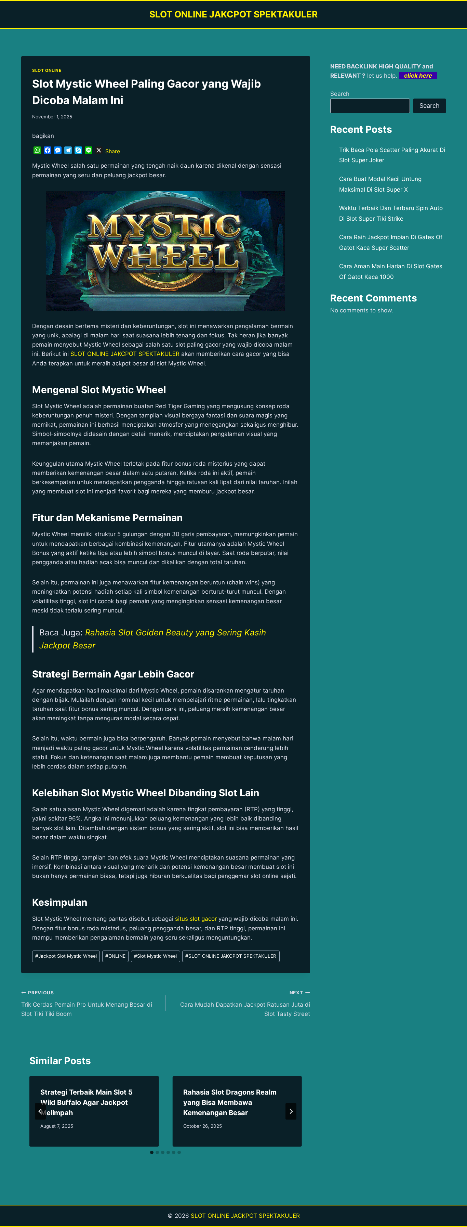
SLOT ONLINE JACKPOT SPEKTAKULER (245, 1215)
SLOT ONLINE (47, 70)
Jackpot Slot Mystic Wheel (66, 956)
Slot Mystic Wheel (155, 956)
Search (339, 93)
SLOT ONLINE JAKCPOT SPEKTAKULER (230, 956)
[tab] (152, 1152)
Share (112, 151)
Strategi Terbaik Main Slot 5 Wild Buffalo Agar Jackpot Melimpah (86, 1102)
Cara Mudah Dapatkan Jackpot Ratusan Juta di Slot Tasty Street (245, 1003)
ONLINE (115, 956)
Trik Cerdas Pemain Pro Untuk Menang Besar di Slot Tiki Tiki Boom (86, 1003)
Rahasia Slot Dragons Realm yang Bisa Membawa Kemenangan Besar (230, 1102)
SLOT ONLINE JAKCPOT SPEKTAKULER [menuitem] (124, 353)
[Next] (290, 1111)
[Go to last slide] (40, 1111)
